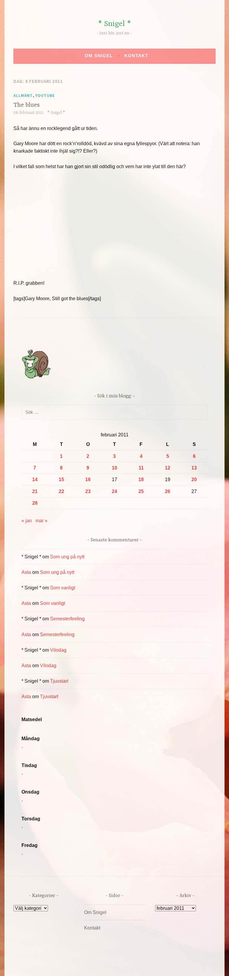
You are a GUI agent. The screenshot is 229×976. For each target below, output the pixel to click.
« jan (26, 520)
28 (35, 503)
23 (88, 491)
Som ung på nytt (67, 556)
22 (61, 491)
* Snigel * (114, 24)
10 (114, 467)
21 (35, 491)
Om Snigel (99, 55)
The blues (26, 105)
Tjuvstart (59, 681)
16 (88, 479)
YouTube (45, 95)
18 (141, 479)
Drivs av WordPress (70, 965)
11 (141, 467)
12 (167, 467)
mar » (41, 520)
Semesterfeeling (67, 618)
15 (61, 479)
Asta (26, 572)
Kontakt (136, 55)
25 (141, 491)
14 (35, 479)
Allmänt (23, 95)
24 (114, 491)
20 (194, 479)
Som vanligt (62, 587)
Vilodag (58, 650)
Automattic (170, 965)
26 (167, 491)
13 (194, 467)
